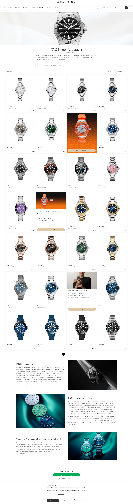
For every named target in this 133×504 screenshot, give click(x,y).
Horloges (17, 7)
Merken (10, 7)
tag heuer (10, 10)
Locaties (48, 7)
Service (56, 7)
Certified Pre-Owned (37, 7)
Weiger (80, 500)
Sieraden (25, 7)
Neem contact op (67, 475)
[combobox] (120, 71)
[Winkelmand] (130, 7)
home (2, 10)
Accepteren (53, 500)
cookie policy (61, 494)
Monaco (61, 65)
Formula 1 (45, 65)
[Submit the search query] (98, 7)
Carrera (38, 65)
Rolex (3, 7)
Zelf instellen (66, 500)
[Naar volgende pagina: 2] (69, 354)
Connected (53, 65)
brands (5, 10)
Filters (111, 71)
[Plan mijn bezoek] (126, 7)
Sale (62, 7)
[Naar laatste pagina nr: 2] (72, 354)
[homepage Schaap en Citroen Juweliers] (66, 3)
